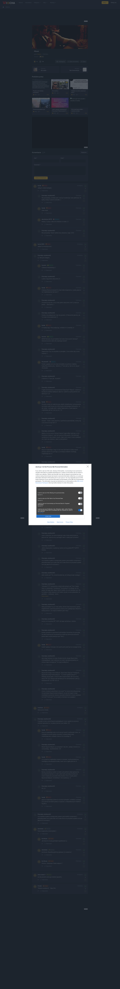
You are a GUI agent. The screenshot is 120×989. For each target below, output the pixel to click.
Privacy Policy (69, 522)
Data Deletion (50, 522)
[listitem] (60, 489)
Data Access (60, 522)
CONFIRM (48, 516)
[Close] (88, 467)
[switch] (80, 493)
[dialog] (60, 494)
